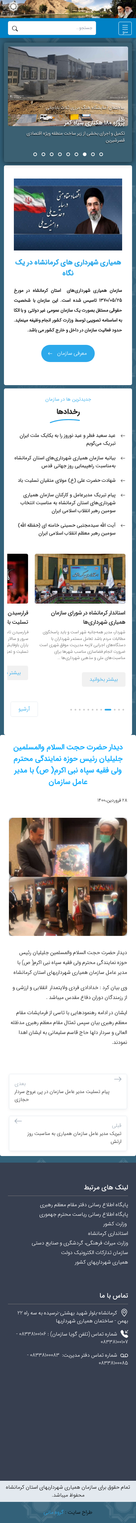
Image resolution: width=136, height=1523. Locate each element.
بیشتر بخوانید (103, 679)
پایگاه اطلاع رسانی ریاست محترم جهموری (83, 1214)
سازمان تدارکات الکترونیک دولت (94, 1252)
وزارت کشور (115, 1224)
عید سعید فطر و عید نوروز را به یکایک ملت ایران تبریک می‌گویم (67, 439)
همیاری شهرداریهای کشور (101, 1262)
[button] (125, 28)
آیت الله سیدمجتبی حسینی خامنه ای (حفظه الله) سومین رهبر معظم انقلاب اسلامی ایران (67, 529)
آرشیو (24, 709)
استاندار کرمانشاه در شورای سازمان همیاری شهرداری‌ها (88, 618)
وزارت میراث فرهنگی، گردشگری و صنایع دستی (79, 1243)
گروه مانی (54, 1512)
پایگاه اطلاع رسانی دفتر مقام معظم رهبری (84, 1205)
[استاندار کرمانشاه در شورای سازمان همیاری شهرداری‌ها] (80, 578)
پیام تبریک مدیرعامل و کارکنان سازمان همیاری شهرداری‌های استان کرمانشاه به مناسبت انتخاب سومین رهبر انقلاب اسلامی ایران (68, 503)
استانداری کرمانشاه (108, 1233)
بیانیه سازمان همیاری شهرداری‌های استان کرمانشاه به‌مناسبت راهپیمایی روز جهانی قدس (65, 462)
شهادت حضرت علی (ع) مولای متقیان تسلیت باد (67, 480)
